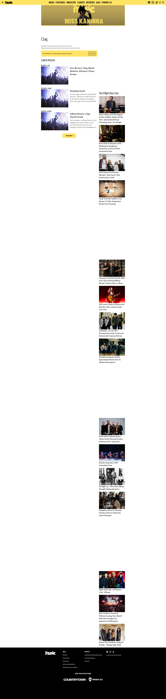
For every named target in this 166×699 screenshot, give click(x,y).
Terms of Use (66, 661)
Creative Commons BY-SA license (72, 48)
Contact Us (87, 661)
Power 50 (107, 2)
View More (69, 136)
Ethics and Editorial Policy (69, 664)
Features (60, 2)
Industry (71, 2)
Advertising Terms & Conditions (70, 667)
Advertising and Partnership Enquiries (93, 655)
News (51, 2)
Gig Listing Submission (90, 658)
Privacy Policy (66, 658)
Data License (69, 46)
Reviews (90, 2)
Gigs (98, 2)
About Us (65, 655)
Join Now (92, 53)
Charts (81, 2)
